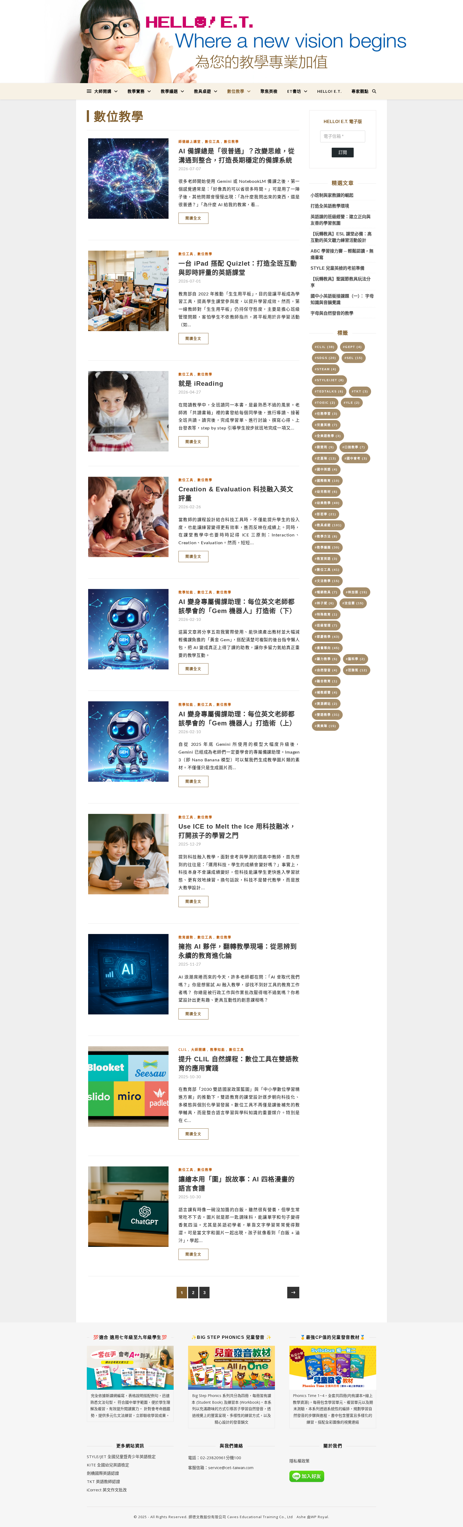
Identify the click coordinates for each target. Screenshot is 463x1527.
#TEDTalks (329, 391)
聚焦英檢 (269, 91)
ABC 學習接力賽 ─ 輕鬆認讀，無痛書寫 (342, 254)
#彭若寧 (325, 514)
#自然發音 (326, 670)
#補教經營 (326, 692)
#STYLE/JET (329, 380)
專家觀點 (360, 91)
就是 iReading (200, 383)
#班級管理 (326, 625)
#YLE (352, 402)
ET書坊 (294, 91)
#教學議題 (327, 547)
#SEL (354, 357)
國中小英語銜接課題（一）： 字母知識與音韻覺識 (342, 299)
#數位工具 (327, 569)
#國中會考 (356, 458)
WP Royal (319, 1516)
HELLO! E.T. (329, 91)
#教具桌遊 (328, 525)
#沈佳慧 (353, 603)
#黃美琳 (325, 726)
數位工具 (212, 141)
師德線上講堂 (189, 141)
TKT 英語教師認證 (103, 1481)
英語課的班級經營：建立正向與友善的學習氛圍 (341, 219)
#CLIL (325, 347)
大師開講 (102, 91)
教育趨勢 (185, 937)
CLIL (182, 1049)
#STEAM (326, 369)
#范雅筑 (356, 670)
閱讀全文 (193, 218)
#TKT (360, 391)
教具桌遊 (202, 91)
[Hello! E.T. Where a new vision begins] (231, 41)
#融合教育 (326, 681)
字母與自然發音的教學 (332, 313)
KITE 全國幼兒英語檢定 (108, 1464)
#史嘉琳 (325, 458)
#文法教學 (327, 581)
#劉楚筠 (324, 447)
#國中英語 (326, 469)
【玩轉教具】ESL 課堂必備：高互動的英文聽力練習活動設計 (341, 237)
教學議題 (169, 91)
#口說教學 (353, 447)
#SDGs (325, 357)
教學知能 (185, 592)
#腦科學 (355, 659)
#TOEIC (325, 402)
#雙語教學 (327, 714)
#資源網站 (326, 703)
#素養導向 (327, 648)
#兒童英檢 (326, 425)
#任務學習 (326, 413)
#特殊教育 (326, 614)
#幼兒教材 (326, 491)
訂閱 (342, 152)
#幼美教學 (327, 503)
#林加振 (356, 592)
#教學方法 (326, 536)
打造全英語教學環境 (330, 206)
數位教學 (235, 91)
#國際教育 (327, 480)
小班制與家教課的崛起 (332, 195)
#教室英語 (326, 558)
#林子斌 (324, 603)
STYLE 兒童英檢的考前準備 (337, 268)
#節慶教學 (327, 636)
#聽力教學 (326, 659)
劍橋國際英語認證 (103, 1473)
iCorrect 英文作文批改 (107, 1489)
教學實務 (136, 91)
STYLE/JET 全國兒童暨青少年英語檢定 (121, 1456)
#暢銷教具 (326, 592)
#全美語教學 (328, 436)
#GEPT (352, 347)
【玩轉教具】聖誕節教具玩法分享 (341, 282)
